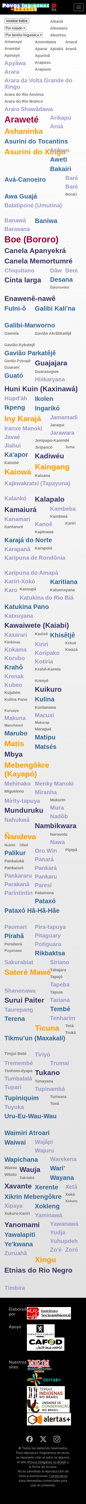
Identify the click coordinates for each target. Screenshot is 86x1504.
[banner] (25, 7)
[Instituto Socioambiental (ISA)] (53, 5)
